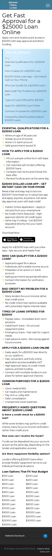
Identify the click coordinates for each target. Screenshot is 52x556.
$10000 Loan (33, 512)
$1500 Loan (8, 496)
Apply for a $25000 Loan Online (22, 105)
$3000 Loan (8, 500)
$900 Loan (8, 492)
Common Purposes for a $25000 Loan (26, 111)
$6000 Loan (32, 504)
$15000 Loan (9, 516)
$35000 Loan (9, 524)
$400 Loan (32, 480)
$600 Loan (32, 484)
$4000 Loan (32, 500)
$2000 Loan (32, 496)
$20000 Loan (33, 516)
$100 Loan (7, 476)
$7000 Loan (8, 508)
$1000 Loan (32, 492)
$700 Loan (8, 488)
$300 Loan (8, 480)
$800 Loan (32, 488)
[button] (8, 58)
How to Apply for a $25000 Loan (23, 71)
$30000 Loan (33, 520)
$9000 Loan (8, 512)
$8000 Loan (33, 508)
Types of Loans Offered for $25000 (24, 100)
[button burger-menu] (48, 5)
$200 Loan (32, 476)
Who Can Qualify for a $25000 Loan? (25, 85)
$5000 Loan (8, 504)
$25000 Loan (9, 520)
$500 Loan (8, 484)
